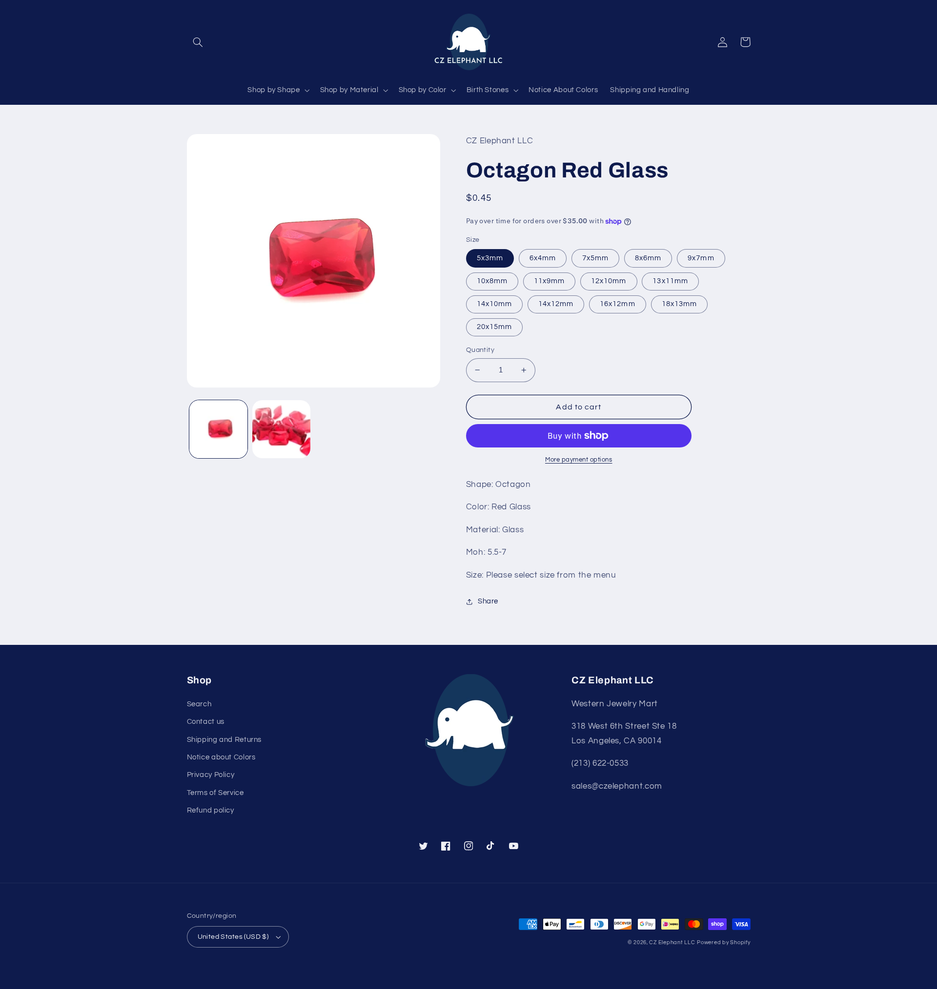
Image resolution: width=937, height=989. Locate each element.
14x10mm (494, 304)
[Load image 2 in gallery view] (281, 429)
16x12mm (617, 304)
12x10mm (608, 281)
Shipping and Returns (224, 739)
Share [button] (488, 601)
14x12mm (555, 304)
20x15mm (494, 326)
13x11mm (670, 281)
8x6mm (648, 258)
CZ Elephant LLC (672, 942)
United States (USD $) (233, 936)
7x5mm (595, 258)
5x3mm (490, 258)
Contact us (205, 721)
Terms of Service (215, 792)
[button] (198, 42)
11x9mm (549, 281)
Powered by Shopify (723, 942)
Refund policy (210, 810)
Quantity (480, 350)
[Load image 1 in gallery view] (218, 429)
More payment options (578, 460)
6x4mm (543, 258)
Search (199, 704)
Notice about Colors (221, 757)
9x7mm (701, 258)
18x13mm (679, 304)
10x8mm (492, 281)
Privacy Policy (211, 774)
